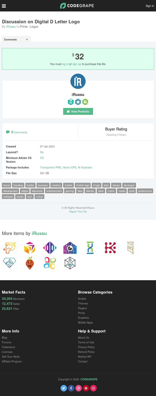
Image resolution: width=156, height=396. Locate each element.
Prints (24, 26)
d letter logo (82, 185)
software (8, 196)
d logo (96, 185)
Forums (6, 342)
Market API (84, 356)
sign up (76, 64)
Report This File (78, 211)
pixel (131, 191)
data (106, 185)
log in (65, 64)
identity (90, 191)
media (122, 191)
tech (29, 196)
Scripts (82, 298)
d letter (68, 185)
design (116, 185)
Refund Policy (86, 352)
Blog (4, 337)
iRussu (11, 26)
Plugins (82, 308)
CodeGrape (88, 379)
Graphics (83, 318)
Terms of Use (86, 342)
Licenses (7, 352)
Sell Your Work (11, 356)
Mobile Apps (85, 322)
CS (42, 158)
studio (20, 196)
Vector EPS (69, 167)
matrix (111, 191)
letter (101, 191)
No (42, 152)
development (10, 191)
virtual (39, 196)
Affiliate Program (12, 361)
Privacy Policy (86, 347)
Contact (82, 361)
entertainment (54, 191)
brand (6, 185)
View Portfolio (79, 111)
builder (30, 185)
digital (24, 191)
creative (56, 185)
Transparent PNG (50, 167)
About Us (83, 337)
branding (18, 185)
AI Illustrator (85, 167)
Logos (34, 26)
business (43, 185)
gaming (70, 191)
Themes (83, 303)
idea (80, 191)
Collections (8, 347)
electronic (37, 191)
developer (129, 185)
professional (145, 191)
